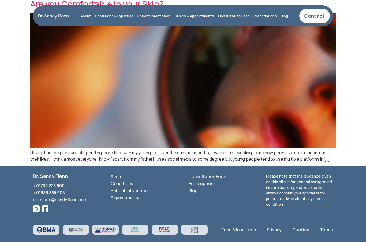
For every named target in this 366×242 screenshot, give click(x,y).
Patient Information (153, 15)
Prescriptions (265, 15)
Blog (284, 15)
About (85, 15)
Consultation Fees (234, 15)
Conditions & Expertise (114, 15)
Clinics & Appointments (194, 15)
